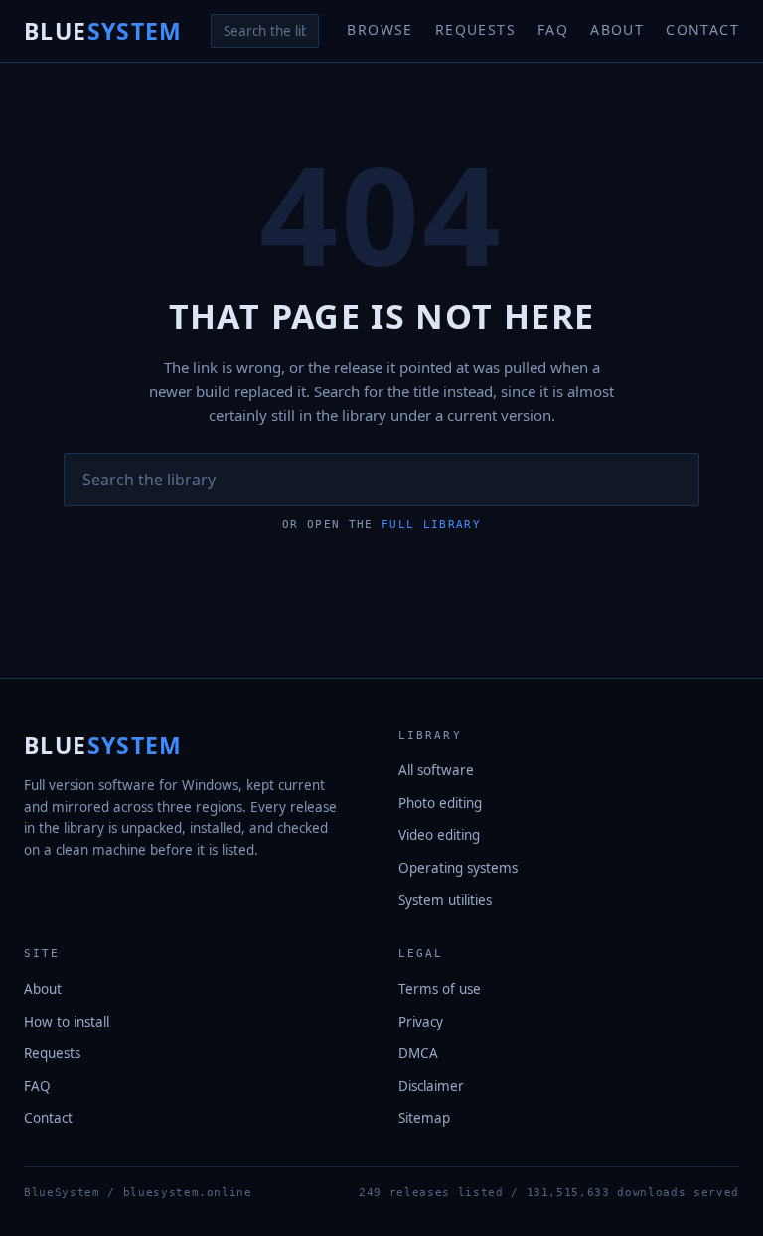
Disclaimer (431, 1086)
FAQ (552, 29)
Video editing (439, 835)
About (617, 29)
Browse (379, 29)
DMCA (418, 1053)
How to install (66, 1021)
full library (431, 524)
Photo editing (440, 803)
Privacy (420, 1021)
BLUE (103, 31)
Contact (702, 29)
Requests (475, 29)
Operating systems (458, 868)
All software (436, 770)
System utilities (445, 900)
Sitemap (424, 1118)
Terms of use (439, 989)
